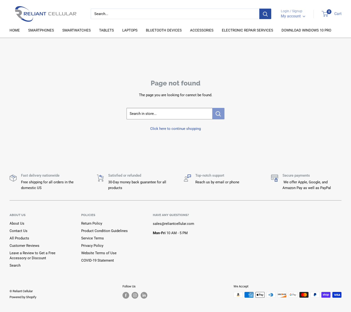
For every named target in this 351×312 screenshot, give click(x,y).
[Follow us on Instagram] (135, 295)
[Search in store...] (218, 113)
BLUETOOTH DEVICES (164, 30)
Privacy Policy (92, 245)
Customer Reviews (24, 245)
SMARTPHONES (41, 30)
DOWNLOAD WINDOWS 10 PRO (306, 30)
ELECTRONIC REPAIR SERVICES (247, 30)
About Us (17, 223)
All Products (19, 238)
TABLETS (106, 30)
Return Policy (91, 223)
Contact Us (18, 231)
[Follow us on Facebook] (125, 295)
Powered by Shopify (23, 297)
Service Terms (92, 238)
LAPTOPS (130, 30)
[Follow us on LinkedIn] (144, 295)
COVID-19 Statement (97, 260)
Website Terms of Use (99, 253)
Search (15, 265)
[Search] (265, 14)
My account (291, 16)
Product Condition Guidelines (104, 231)
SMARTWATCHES (76, 30)
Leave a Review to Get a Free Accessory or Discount (32, 255)
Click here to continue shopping (175, 129)
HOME (15, 30)
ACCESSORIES (201, 30)
